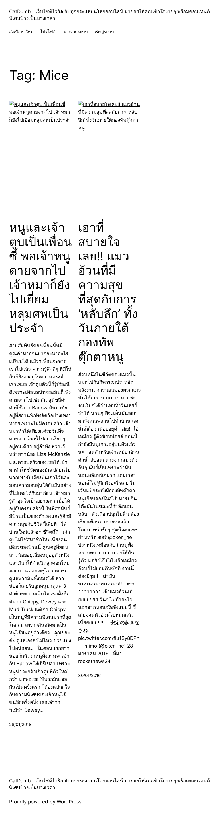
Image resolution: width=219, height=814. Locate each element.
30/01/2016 (89, 675)
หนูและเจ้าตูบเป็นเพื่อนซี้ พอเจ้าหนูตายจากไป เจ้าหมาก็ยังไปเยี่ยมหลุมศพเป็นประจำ (40, 277)
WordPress (69, 802)
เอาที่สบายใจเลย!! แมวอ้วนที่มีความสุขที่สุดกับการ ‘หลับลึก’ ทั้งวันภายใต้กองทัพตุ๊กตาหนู (108, 292)
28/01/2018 (20, 724)
